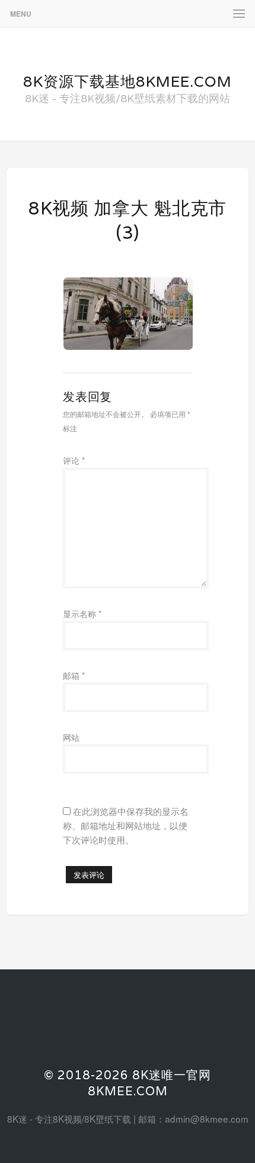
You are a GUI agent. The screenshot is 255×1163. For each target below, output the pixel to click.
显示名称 (82, 614)
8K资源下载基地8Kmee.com (127, 81)
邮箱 (74, 675)
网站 (71, 737)
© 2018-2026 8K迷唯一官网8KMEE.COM (127, 1083)
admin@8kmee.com (206, 1118)
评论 (74, 460)
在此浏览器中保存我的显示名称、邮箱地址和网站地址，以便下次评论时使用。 (126, 825)
